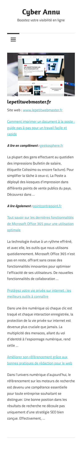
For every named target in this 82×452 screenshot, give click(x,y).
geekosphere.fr (51, 145)
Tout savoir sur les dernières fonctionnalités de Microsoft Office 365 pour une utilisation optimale (40, 224)
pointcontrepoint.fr (47, 206)
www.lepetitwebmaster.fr (42, 110)
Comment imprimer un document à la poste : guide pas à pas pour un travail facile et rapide (41, 128)
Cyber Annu (41, 11)
